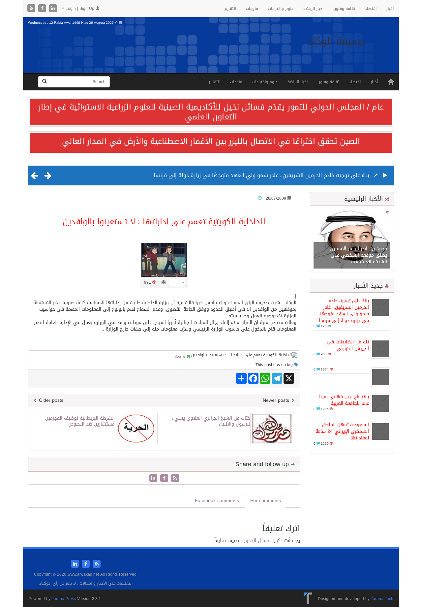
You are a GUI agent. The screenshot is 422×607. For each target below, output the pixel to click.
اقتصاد (371, 8)
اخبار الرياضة (313, 8)
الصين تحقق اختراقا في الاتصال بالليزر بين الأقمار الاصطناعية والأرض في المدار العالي (211, 141)
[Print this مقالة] (164, 282)
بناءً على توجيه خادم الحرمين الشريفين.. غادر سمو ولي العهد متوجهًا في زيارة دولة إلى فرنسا (261, 175)
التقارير (230, 8)
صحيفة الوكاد (336, 41)
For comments (265, 500)
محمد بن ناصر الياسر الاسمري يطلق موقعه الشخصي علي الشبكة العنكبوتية (358, 255)
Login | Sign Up (80, 8)
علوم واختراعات (280, 8)
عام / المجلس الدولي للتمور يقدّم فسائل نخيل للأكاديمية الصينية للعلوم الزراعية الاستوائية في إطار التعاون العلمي (211, 111)
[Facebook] (43, 8)
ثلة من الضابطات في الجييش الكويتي (348, 345)
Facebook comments (217, 500)
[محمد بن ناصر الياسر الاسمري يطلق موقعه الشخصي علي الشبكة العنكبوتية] (352, 239)
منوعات (252, 8)
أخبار (390, 8)
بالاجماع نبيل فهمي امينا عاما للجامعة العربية (344, 400)
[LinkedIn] (53, 8)
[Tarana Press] (308, 598)
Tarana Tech (382, 598)
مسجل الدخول (256, 540)
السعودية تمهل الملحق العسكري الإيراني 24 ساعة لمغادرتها (342, 431)
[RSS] (32, 8)
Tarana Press (64, 598)
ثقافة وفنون (344, 8)
